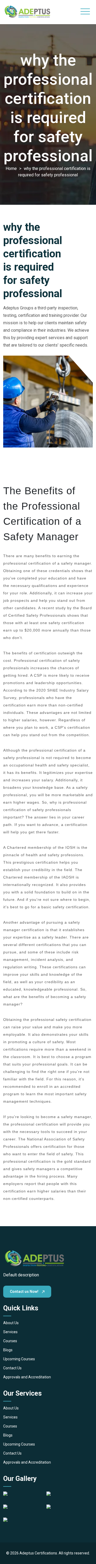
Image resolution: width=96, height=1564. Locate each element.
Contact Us (12, 1368)
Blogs (8, 1350)
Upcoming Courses (19, 1359)
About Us (11, 1323)
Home (12, 168)
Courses (10, 1341)
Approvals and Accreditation (27, 1377)
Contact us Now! (24, 1291)
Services (10, 1332)
